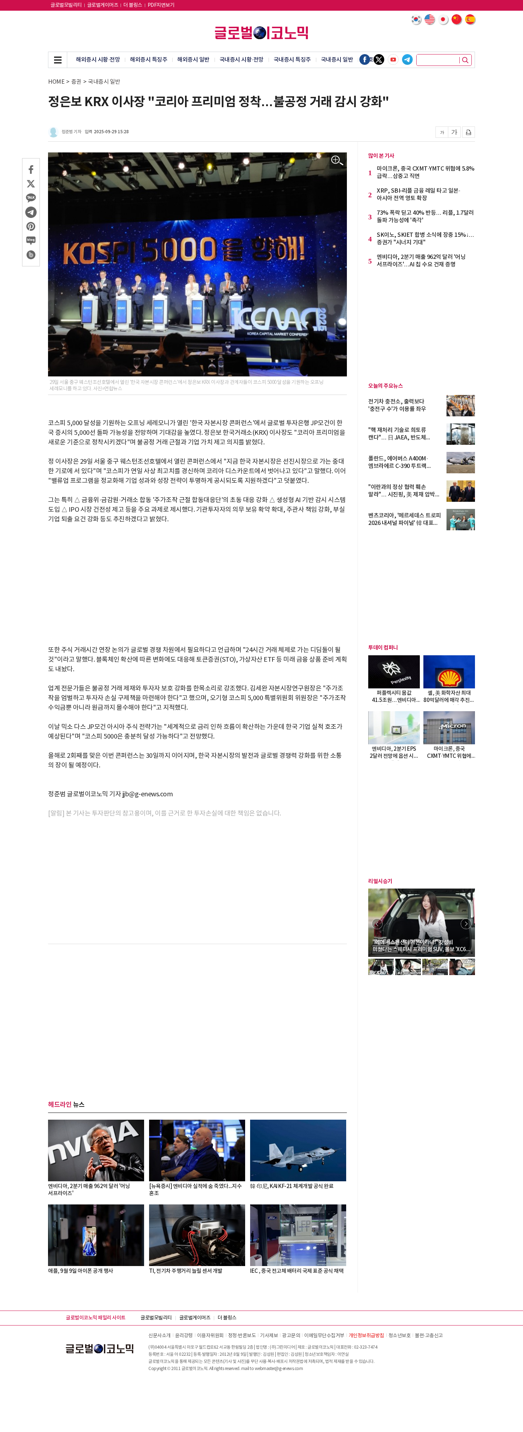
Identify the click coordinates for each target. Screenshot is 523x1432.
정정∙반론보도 (242, 1336)
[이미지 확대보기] (337, 161)
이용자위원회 (210, 1336)
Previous (377, 923)
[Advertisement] (197, 585)
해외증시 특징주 (148, 60)
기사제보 (269, 1336)
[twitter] (379, 59)
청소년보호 (400, 1336)
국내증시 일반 (337, 60)
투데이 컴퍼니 (383, 648)
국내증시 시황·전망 (242, 60)
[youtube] (393, 59)
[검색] (465, 60)
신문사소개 (159, 1336)
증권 (76, 82)
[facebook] (364, 59)
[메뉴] (57, 60)
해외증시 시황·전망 (98, 60)
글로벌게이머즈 (102, 5)
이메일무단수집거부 (324, 1336)
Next (466, 923)
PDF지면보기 (161, 5)
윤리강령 (184, 1336)
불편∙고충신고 (429, 1336)
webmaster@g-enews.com (279, 1368)
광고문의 (291, 1336)
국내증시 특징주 (292, 60)
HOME (56, 82)
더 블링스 (132, 5)
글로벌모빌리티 (66, 5)
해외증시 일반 (193, 60)
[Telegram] (407, 59)
